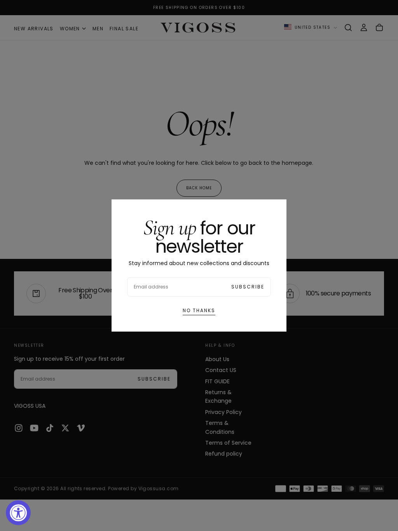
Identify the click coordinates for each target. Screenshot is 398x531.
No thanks (199, 310)
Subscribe (247, 286)
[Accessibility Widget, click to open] (18, 512)
